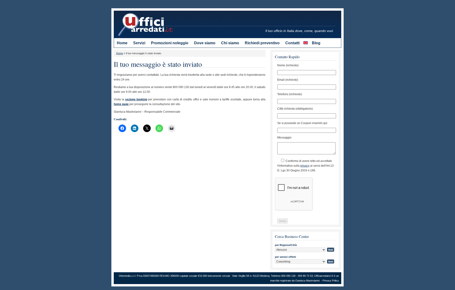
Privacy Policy (331, 280)
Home (119, 53)
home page (121, 104)
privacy (304, 165)
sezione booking (136, 99)
